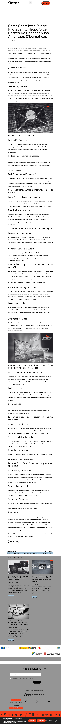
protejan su (16, 431)
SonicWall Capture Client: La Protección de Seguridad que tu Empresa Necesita (18, 578)
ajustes (14, 722)
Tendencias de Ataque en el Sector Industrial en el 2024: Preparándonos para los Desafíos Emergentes (41, 578)
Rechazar (41, 720)
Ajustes (50, 720)
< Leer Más (11, 595)
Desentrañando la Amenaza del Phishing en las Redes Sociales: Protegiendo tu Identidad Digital (18, 622)
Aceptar (32, 720)
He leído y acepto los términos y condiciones (22, 678)
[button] (30, 2)
